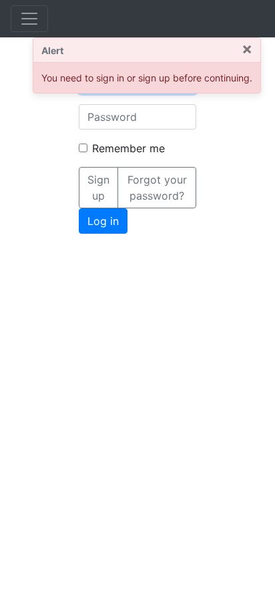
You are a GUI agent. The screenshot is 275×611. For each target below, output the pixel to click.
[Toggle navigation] (29, 18)
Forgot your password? (157, 187)
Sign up (98, 187)
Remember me (128, 148)
